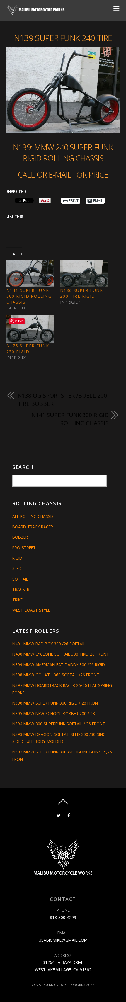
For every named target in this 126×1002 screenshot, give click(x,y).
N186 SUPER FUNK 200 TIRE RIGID (81, 293)
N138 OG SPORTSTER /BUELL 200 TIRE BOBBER (62, 400)
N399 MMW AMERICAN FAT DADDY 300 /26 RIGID (58, 664)
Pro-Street (24, 547)
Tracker (20, 589)
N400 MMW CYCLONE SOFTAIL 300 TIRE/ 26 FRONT (60, 654)
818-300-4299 (63, 917)
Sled (17, 568)
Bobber (20, 537)
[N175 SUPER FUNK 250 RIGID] (30, 329)
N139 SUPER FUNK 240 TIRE (63, 38)
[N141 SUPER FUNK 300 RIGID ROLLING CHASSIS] (30, 273)
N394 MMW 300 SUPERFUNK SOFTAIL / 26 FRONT (58, 724)
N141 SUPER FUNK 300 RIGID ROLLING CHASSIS (29, 296)
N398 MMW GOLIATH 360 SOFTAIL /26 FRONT (55, 675)
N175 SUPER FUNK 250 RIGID (27, 348)
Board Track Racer (32, 527)
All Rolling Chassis (33, 516)
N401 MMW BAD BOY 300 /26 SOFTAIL (48, 644)
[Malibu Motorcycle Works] (36, 13)
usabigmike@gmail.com (63, 940)
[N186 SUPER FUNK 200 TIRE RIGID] (84, 273)
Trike (17, 600)
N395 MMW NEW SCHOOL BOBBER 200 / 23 (53, 713)
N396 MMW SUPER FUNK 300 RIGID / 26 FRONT (56, 703)
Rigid (17, 558)
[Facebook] (68, 815)
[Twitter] (58, 815)
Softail (20, 579)
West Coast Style (31, 610)
